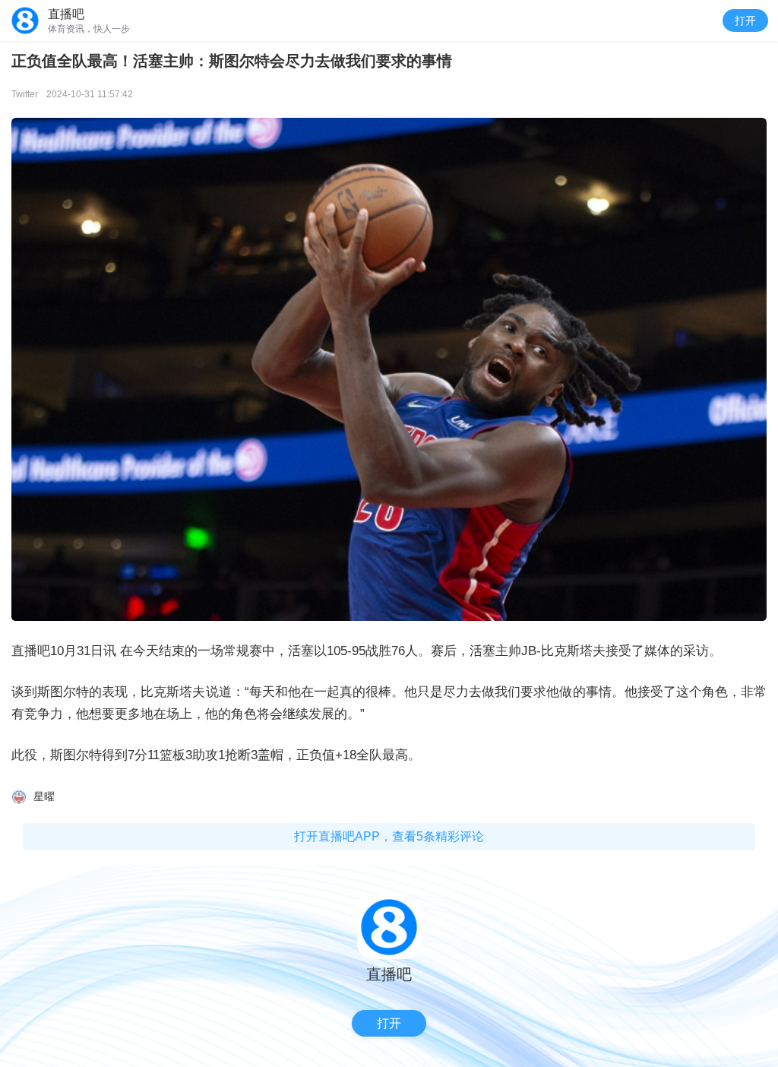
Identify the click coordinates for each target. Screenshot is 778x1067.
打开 (745, 20)
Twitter (24, 94)
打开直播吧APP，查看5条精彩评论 (389, 836)
